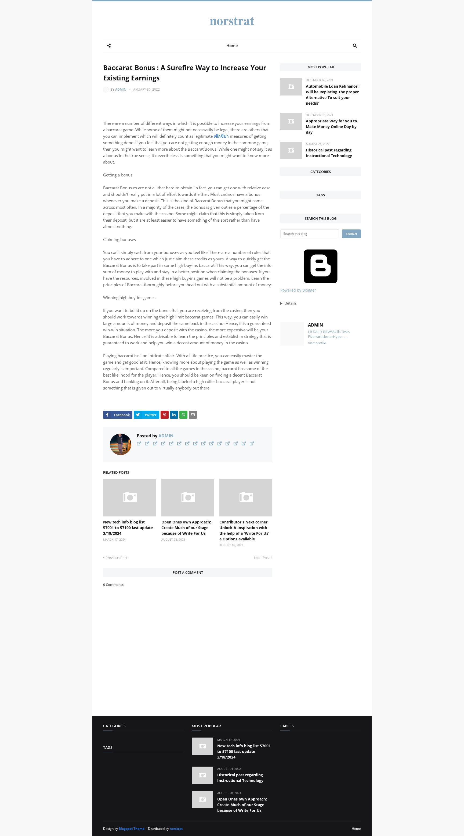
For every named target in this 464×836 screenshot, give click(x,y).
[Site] (139, 443)
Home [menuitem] (232, 45)
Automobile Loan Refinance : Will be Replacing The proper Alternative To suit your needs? (333, 95)
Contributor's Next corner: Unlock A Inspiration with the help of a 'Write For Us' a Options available (244, 530)
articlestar (325, 336)
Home (356, 828)
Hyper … (339, 336)
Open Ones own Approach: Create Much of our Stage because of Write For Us (186, 527)
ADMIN (120, 89)
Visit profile (317, 343)
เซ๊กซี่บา (221, 136)
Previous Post (117, 557)
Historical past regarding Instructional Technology (329, 152)
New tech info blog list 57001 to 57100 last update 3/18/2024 (128, 527)
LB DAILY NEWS (320, 331)
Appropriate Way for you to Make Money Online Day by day (331, 126)
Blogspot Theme (131, 828)
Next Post (262, 557)
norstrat (232, 20)
